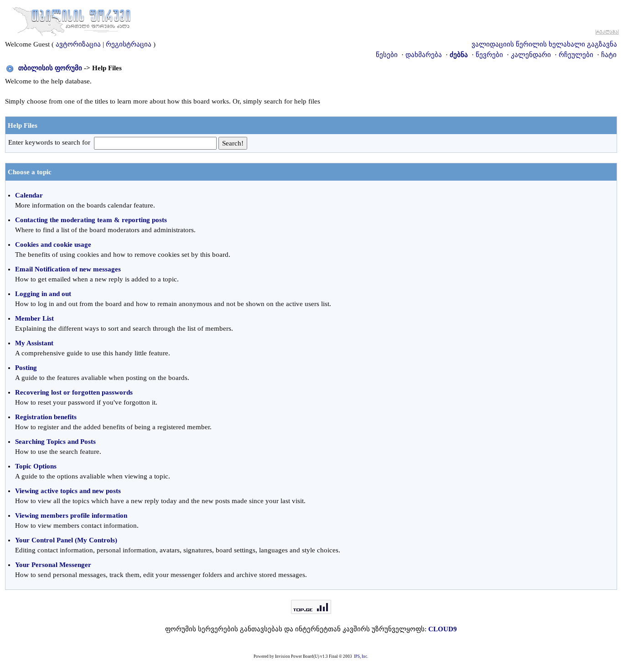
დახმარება (423, 54)
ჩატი (609, 54)
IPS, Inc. (361, 656)
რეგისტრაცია (128, 44)
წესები (387, 54)
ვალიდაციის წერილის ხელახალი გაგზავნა (544, 44)
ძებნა (459, 54)
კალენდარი (531, 54)
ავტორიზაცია (78, 44)
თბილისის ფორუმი (50, 68)
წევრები (489, 54)
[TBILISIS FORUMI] (71, 19)
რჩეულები (576, 54)
